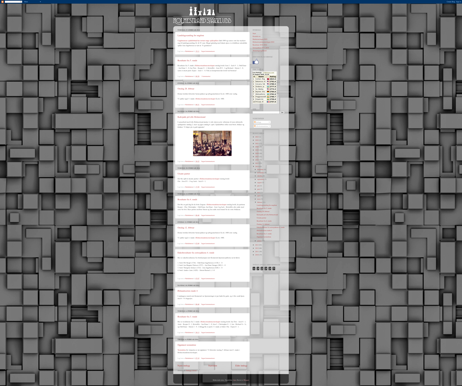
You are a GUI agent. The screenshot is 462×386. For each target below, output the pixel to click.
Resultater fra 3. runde (187, 316)
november (260, 173)
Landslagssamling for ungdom (191, 35)
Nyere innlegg (183, 365)
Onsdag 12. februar (186, 227)
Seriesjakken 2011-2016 (261, 48)
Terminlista (182, 350)
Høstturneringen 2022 (260, 39)
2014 (257, 166)
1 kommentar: (206, 76)
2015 (257, 163)
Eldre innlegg (241, 365)
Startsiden (212, 365)
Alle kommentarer (262, 126)
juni (258, 189)
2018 (257, 153)
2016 (257, 160)
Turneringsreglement (260, 50)
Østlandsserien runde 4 (188, 290)
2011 (257, 251)
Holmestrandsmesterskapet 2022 (263, 42)
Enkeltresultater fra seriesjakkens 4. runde (196, 252)
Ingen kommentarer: (208, 51)
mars (259, 199)
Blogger (246, 380)
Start (254, 33)
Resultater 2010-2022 (260, 45)
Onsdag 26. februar (186, 88)
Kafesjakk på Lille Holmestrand (191, 116)
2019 (257, 150)
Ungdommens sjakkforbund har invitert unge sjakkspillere (198, 40)
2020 (257, 147)
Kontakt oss (256, 36)
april (259, 196)
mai (258, 192)
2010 (257, 255)
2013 (257, 245)
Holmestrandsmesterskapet (205, 65)
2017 (257, 156)
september (260, 179)
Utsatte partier (184, 173)
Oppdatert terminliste (187, 344)
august (259, 182)
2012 (257, 248)
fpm (234, 380)
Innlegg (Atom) (191, 370)
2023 (257, 137)
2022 (257, 140)
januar (259, 241)
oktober (260, 176)
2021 (257, 143)
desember (260, 169)
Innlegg (258, 122)
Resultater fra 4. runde (187, 199)
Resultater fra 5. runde (187, 60)
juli (258, 186)
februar (260, 202)
